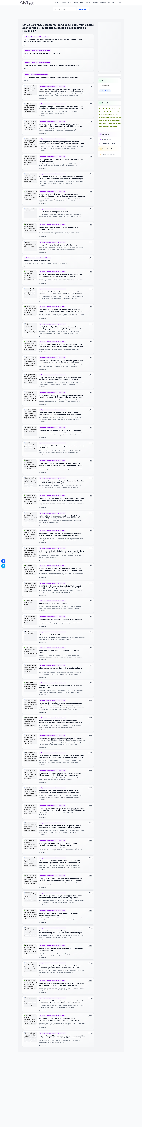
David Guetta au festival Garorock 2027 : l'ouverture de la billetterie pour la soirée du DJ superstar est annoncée (60, 774)
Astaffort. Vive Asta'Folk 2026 (49, 635)
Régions (110, 2)
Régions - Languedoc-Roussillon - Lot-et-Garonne (38, 50)
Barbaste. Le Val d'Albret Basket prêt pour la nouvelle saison (61, 619)
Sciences (88, 2)
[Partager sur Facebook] (3, 561)
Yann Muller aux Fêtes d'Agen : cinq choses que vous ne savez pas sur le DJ (61, 447)
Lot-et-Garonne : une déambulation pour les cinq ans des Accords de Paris (51, 77)
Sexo (81, 2)
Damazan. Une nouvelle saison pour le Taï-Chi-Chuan (58, 245)
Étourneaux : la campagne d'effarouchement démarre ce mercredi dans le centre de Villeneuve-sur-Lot (60, 844)
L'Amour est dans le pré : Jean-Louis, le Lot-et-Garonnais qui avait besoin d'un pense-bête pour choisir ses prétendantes (61, 704)
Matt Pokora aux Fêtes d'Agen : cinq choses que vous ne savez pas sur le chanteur (61, 160)
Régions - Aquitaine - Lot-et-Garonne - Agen (37, 37)
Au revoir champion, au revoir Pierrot (37, 261)
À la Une (56, 2)
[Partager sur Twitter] (3, 566)
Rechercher (83, 9)
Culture (76, 2)
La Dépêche (28, 57)
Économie (103, 2)
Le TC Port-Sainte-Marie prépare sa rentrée (54, 212)
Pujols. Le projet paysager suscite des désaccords (42, 53)
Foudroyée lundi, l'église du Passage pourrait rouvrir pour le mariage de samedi (61, 949)
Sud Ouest (27, 45)
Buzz (69, 2)
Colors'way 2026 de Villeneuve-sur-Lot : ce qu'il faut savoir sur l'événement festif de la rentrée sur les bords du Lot (61, 984)
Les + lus (63, 2)
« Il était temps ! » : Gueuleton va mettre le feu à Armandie (60, 430)
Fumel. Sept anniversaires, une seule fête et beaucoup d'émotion (59, 651)
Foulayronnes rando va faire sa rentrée (53, 603)
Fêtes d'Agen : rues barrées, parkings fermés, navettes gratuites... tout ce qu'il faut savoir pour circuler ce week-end (61, 143)
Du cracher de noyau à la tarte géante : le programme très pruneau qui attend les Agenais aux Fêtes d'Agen (60, 275)
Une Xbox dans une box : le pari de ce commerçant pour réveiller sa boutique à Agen (59, 914)
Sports (119, 2)
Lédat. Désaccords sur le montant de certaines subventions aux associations (52, 65)
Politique (95, 2)
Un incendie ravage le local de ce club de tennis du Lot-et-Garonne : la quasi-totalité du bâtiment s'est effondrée (60, 967)
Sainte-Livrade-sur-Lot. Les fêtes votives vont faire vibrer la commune (60, 669)
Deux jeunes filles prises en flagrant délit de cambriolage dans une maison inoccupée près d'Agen (61, 482)
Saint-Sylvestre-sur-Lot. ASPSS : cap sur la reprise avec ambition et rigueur (58, 228)
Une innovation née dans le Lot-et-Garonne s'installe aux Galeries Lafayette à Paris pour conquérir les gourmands (60, 534)
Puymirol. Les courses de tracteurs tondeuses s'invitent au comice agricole (60, 686)
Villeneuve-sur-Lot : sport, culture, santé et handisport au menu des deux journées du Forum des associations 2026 (60, 862)
